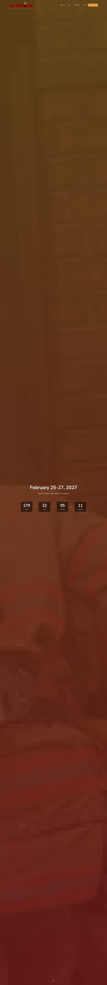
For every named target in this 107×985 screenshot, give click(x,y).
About (69, 5)
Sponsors (62, 5)
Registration (93, 5)
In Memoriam (76, 5)
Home (56, 5)
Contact (84, 5)
